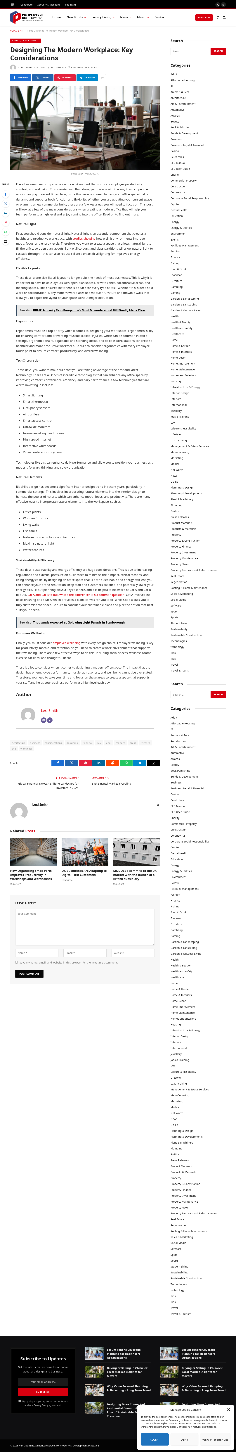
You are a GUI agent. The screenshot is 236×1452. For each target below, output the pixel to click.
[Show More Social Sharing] (102, 77)
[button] (228, 1409)
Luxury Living (101, 17)
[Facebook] (5, 194)
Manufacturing (180, 452)
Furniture (176, 281)
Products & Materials (183, 529)
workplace (26, 748)
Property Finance (181, 546)
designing (72, 743)
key (99, 743)
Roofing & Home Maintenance (189, 588)
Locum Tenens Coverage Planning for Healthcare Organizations (124, 1353)
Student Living (179, 623)
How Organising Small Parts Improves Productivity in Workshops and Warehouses (31, 875)
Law (173, 422)
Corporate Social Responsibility (190, 198)
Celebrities (177, 157)
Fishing (175, 263)
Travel (174, 664)
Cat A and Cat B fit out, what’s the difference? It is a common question (75, 595)
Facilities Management (185, 245)
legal (108, 743)
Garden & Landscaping (185, 298)
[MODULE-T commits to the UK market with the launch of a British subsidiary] (136, 852)
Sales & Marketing (182, 593)
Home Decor (178, 357)
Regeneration (179, 582)
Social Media (178, 599)
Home (56, 17)
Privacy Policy (41, 1405)
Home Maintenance (183, 369)
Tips (173, 653)
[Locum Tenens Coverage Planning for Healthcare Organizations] (94, 1353)
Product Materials (181, 523)
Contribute (26, 4)
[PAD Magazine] (26, 17)
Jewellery (176, 410)
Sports (174, 617)
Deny (184, 1439)
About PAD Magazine (48, 4)
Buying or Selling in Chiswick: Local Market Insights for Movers (127, 1372)
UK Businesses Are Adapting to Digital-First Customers (84, 873)
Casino (175, 151)
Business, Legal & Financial (26, 40)
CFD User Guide (180, 168)
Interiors (176, 399)
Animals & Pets (180, 92)
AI (172, 86)
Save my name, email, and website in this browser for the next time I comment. (69, 962)
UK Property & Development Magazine (77, 1445)
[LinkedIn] (5, 213)
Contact (160, 17)
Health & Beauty (180, 322)
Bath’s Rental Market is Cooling (111, 783)
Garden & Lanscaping (184, 304)
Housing (176, 381)
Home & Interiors (181, 351)
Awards (175, 115)
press (133, 743)
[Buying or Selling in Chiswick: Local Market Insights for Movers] (94, 1372)
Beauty (175, 121)
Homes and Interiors (183, 375)
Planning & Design (182, 487)
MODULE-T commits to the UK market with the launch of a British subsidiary (135, 875)
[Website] (50, 720)
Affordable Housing (183, 80)
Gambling (177, 287)
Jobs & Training (180, 416)
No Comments (58, 67)
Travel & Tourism (181, 670)
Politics (175, 511)
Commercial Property (184, 180)
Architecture (178, 98)
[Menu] (12, 5)
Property (176, 534)
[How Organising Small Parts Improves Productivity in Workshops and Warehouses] (33, 852)
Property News (180, 564)
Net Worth (177, 470)
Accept (155, 1439)
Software (176, 605)
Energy (175, 222)
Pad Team (70, 4)
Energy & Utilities (181, 227)
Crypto (175, 204)
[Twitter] (5, 203)
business (35, 743)
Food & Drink (178, 269)
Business (176, 139)
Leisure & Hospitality (183, 428)
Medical (175, 464)
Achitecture (18, 743)
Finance (175, 257)
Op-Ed (174, 481)
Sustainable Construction (186, 635)
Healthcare (177, 334)
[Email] (5, 241)
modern (120, 743)
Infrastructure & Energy (185, 387)
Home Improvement (183, 363)
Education (177, 216)
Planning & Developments (187, 493)
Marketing (177, 458)
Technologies (179, 641)
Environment (178, 233)
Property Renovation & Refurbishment (194, 570)
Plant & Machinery (182, 499)
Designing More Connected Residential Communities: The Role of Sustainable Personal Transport (128, 1410)
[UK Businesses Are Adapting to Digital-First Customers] (85, 852)
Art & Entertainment (183, 104)
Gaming (175, 292)
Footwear (176, 275)
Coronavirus (178, 192)
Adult (174, 74)
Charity (175, 174)
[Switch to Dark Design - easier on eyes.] (218, 17)
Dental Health (179, 210)
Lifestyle (176, 434)
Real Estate (177, 576)
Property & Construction (185, 540)
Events (175, 239)
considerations (53, 743)
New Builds (75, 17)
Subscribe (204, 17)
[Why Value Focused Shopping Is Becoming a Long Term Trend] (94, 1390)
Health (175, 316)
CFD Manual (178, 163)
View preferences (215, 1439)
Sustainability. (179, 629)
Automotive (178, 109)
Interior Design (180, 393)
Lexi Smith (26, 67)
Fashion (175, 251)
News (124, 17)
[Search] (224, 17)
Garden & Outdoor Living (186, 310)
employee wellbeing (67, 643)
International (179, 405)
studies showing (84, 238)
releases (145, 743)
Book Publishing (180, 127)
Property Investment (183, 552)
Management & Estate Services (190, 446)
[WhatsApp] (5, 232)
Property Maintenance (184, 558)
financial (87, 743)
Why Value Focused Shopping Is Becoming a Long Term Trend (129, 1388)
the (14, 748)
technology (177, 647)
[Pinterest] (5, 222)
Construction (178, 186)
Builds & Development (184, 133)
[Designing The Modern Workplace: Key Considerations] (85, 128)
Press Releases (180, 517)
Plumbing (177, 505)
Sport (174, 611)
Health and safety (181, 328)
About (141, 17)
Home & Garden (180, 346)
